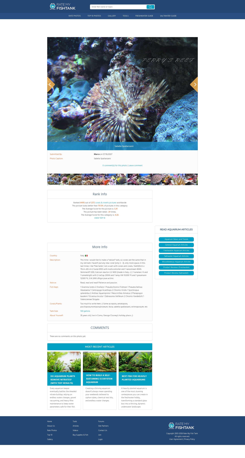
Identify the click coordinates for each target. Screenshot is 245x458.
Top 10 (49, 435)
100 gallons (85, 311)
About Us (51, 426)
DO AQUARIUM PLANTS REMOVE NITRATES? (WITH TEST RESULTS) (63, 380)
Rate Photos (52, 430)
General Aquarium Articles (176, 245)
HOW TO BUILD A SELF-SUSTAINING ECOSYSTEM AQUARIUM (99, 379)
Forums (101, 421)
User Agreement (176, 439)
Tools (75, 421)
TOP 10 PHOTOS (94, 16)
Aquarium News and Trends (176, 239)
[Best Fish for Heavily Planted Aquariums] (135, 362)
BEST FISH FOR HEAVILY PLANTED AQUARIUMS (134, 378)
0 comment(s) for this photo (115, 165)
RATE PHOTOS (75, 16)
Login (100, 439)
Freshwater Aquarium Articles (176, 250)
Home (49, 421)
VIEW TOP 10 (99, 218)
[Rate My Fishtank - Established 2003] (63, 6)
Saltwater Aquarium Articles (176, 256)
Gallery (50, 439)
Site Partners (103, 426)
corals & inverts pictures (105, 202)
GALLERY (112, 16)
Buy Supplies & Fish (80, 435)
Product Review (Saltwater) (176, 273)
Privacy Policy (189, 439)
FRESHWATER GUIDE (144, 16)
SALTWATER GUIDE (168, 16)
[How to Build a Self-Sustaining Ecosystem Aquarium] (99, 362)
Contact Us (102, 430)
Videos (75, 430)
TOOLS (125, 16)
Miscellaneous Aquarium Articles (176, 262)
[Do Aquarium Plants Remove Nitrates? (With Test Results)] (64, 362)
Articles (76, 426)
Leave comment (135, 165)
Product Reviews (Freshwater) (176, 267)
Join (99, 435)
